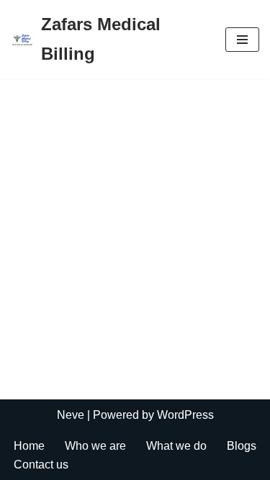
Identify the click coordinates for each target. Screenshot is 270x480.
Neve (70, 415)
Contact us (41, 464)
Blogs (241, 446)
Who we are (95, 446)
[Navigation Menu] (242, 39)
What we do (176, 446)
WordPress (185, 415)
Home (29, 446)
